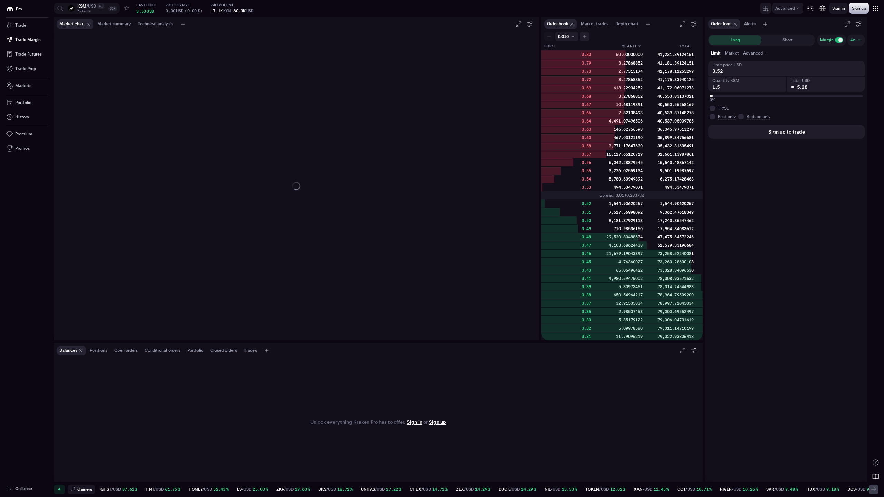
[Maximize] (518, 24)
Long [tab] (735, 40)
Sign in (414, 422)
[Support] (875, 462)
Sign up (437, 422)
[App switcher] (875, 8)
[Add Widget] (765, 8)
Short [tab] (787, 40)
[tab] (756, 53)
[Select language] (822, 8)
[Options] (530, 24)
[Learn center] (875, 476)
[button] (87, 8)
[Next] (873, 489)
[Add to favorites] (126, 8)
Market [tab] (732, 53)
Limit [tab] (716, 53)
